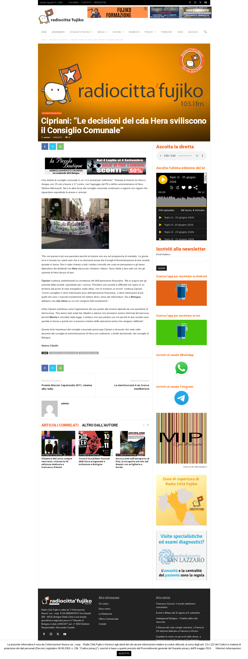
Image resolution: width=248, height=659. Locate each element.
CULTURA (117, 32)
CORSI (180, 32)
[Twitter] (200, 2)
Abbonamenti (58, 32)
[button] (205, 32)
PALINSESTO (134, 32)
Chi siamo (103, 603)
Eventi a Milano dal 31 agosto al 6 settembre (178, 613)
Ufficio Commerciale (108, 619)
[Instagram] (195, 2)
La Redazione (105, 614)
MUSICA (101, 32)
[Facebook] (190, 2)
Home (43, 39)
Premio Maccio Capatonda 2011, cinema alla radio (67, 386)
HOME (44, 32)
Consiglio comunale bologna (63, 353)
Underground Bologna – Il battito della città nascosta (177, 620)
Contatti (102, 624)
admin (47, 137)
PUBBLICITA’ (166, 32)
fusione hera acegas (89, 353)
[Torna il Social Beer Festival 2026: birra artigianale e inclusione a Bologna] (95, 443)
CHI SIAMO (73, 2)
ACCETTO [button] (124, 653)
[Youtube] (206, 2)
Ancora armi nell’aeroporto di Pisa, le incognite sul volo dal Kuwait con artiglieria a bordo (132, 463)
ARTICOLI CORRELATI (60, 425)
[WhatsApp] (60, 146)
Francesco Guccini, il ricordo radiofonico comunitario (175, 605)
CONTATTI (86, 2)
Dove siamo (104, 609)
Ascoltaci (193, 32)
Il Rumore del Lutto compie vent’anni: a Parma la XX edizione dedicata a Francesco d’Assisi (57, 463)
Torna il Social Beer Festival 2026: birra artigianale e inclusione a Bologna (94, 461)
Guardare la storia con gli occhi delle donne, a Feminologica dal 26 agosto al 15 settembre (178, 638)
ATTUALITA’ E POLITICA (80, 32)
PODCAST (149, 32)
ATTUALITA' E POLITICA (58, 39)
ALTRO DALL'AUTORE (100, 425)
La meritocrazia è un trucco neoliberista (131, 386)
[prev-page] (143, 425)
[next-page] (147, 425)
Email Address (163, 254)
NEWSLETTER (100, 2)
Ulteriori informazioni (228, 648)
